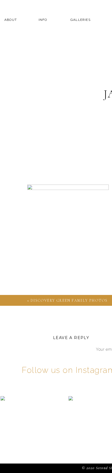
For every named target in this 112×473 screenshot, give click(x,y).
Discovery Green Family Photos (69, 300)
